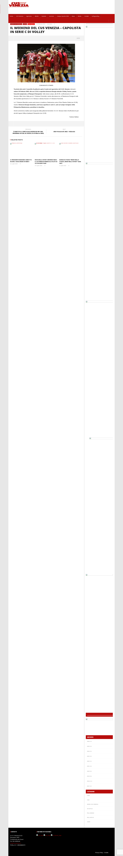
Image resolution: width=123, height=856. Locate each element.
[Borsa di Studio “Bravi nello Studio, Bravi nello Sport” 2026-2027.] (70, 150)
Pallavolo (31, 24)
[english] (105, 16)
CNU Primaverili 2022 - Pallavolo (64, 130)
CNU (88, 799)
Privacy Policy (99, 852)
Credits (106, 852)
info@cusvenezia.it (15, 843)
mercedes (49, 24)
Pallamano (90, 813)
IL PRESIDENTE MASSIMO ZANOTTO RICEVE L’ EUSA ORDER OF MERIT (21, 160)
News (25, 24)
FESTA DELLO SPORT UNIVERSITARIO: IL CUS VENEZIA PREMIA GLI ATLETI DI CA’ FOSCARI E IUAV (46, 161)
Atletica (90, 808)
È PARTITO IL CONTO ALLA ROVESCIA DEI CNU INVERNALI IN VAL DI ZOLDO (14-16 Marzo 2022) (28, 131)
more (78, 38)
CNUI (88, 795)
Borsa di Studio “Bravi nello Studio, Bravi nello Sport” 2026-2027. (70, 161)
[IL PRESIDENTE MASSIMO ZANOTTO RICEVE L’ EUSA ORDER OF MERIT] (21, 150)
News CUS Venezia (16, 24)
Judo (88, 821)
